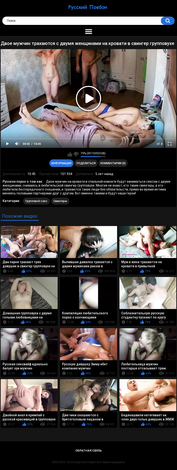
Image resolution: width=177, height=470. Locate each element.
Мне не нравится (76, 154)
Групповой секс (36, 201)
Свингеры (60, 201)
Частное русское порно (81, 462)
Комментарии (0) (113, 163)
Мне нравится (70, 154)
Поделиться (86, 163)
